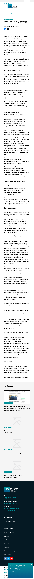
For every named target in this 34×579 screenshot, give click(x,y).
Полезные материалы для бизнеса (15, 551)
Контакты (7, 554)
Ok (13, 575)
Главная (6, 13)
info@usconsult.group (11, 503)
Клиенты (7, 525)
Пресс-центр (8, 528)
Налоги (6, 543)
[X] (8, 29)
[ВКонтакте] (5, 29)
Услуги (6, 536)
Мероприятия (9, 532)
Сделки (6, 547)
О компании (8, 517)
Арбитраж (7, 540)
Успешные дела (9, 521)
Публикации (13, 13)
